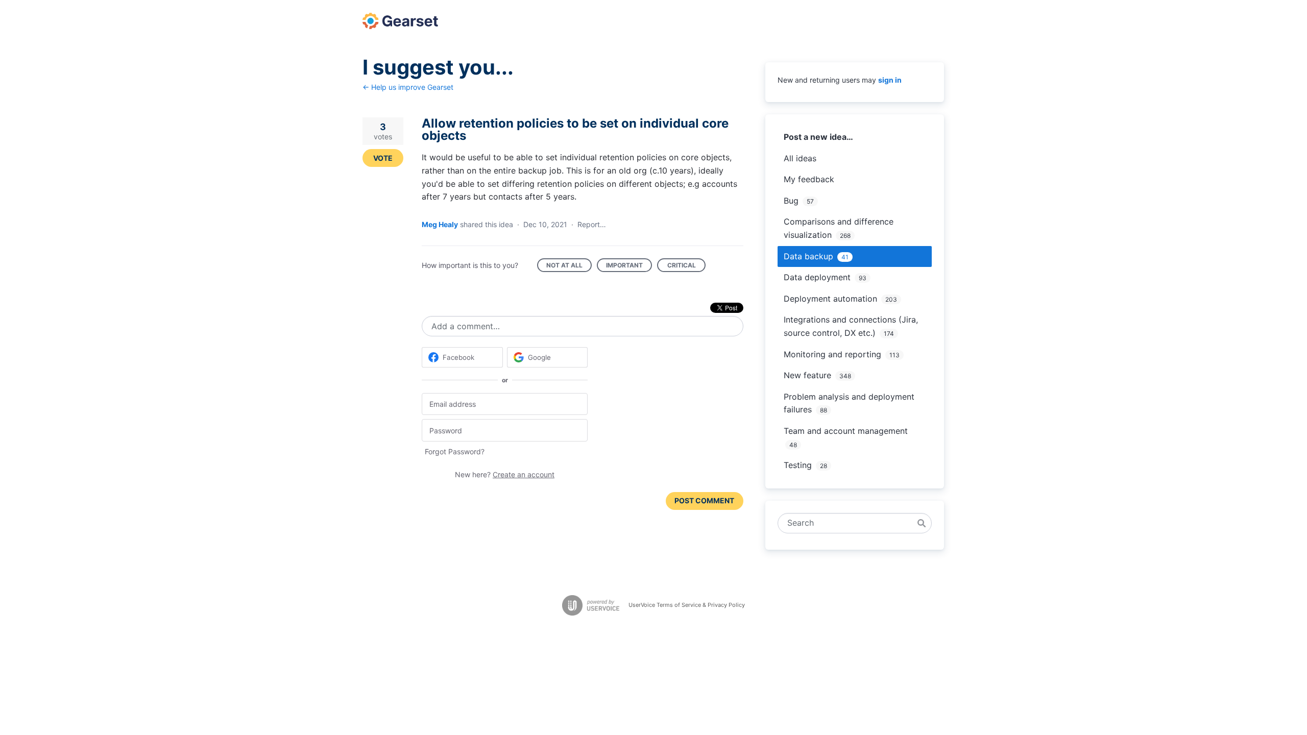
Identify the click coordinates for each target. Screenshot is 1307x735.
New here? (504, 474)
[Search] (921, 523)
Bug (791, 200)
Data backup (808, 256)
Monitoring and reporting (832, 354)
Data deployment (817, 277)
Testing (798, 465)
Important (629, 266)
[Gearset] (400, 21)
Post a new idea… (818, 137)
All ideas (800, 158)
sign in (890, 80)
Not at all (569, 266)
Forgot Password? (455, 451)
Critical (686, 266)
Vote (383, 158)
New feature (807, 375)
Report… (591, 224)
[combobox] (849, 523)
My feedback (809, 179)
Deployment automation (830, 298)
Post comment (704, 500)
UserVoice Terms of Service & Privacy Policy (686, 604)
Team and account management (846, 431)
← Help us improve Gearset (407, 87)
